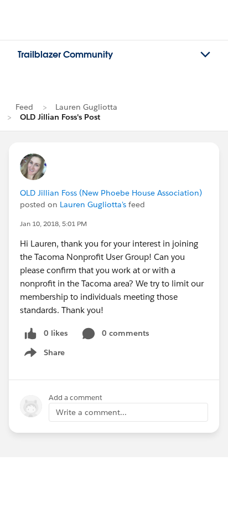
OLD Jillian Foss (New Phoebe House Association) (111, 193)
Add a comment (75, 397)
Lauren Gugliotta (86, 107)
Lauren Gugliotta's (93, 204)
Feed (24, 107)
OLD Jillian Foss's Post (60, 117)
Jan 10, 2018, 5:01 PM (53, 223)
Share (42, 354)
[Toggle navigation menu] (205, 55)
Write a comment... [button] (91, 412)
